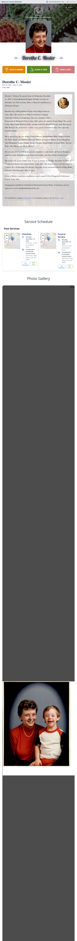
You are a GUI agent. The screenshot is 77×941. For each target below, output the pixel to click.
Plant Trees (33, 263)
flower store (59, 198)
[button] (12, 239)
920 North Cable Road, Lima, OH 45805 (31, 258)
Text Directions (25, 263)
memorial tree (29, 198)
